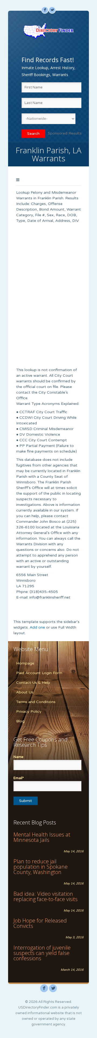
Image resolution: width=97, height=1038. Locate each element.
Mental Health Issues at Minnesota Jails (41, 837)
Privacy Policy (28, 711)
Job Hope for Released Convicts (40, 923)
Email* (18, 778)
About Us (24, 692)
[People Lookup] (48, 31)
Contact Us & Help (33, 682)
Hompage (25, 663)
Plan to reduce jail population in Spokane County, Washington (40, 867)
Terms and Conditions (36, 702)
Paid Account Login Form (39, 673)
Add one (37, 627)
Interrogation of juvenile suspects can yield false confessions (42, 953)
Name (18, 757)
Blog (20, 721)
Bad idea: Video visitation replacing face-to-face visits (45, 896)
